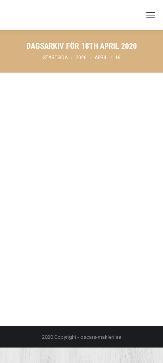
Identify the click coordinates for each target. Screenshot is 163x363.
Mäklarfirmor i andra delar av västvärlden (65, 218)
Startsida (55, 57)
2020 (81, 57)
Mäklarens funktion (40, 239)
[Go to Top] (150, 350)
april (101, 57)
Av (79, 239)
